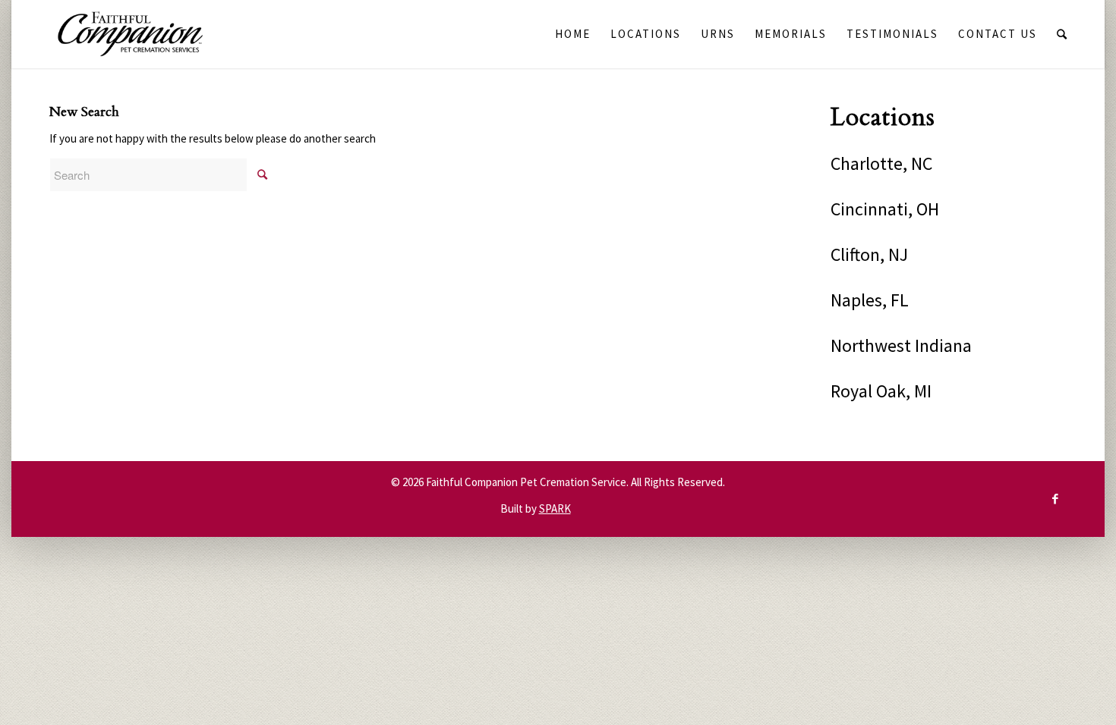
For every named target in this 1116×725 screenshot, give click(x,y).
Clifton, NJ (869, 254)
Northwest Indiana (901, 345)
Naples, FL (870, 300)
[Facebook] (1055, 499)
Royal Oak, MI (881, 391)
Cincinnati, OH (885, 209)
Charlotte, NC (881, 163)
